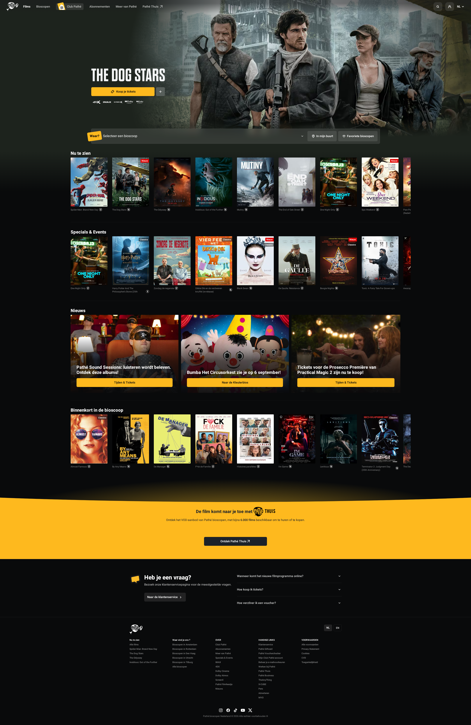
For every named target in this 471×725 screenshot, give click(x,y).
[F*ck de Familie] (213, 439)
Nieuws (219, 688)
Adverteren (263, 693)
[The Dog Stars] (130, 182)
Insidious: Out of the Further (209, 209)
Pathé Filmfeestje (223, 684)
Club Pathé (74, 6)
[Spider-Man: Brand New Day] (89, 182)
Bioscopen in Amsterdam (184, 644)
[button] (437, 6)
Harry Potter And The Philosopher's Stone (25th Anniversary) (125, 292)
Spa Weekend (368, 209)
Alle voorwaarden (310, 644)
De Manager (160, 466)
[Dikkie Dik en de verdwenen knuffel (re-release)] (213, 260)
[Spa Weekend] (380, 182)
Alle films (134, 644)
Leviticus (324, 466)
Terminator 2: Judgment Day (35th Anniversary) (376, 468)
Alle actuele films (386, 153)
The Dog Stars (119, 209)
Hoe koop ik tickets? (250, 589)
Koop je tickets (126, 91)
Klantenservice (265, 644)
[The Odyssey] (172, 182)
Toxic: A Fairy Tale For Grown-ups (378, 288)
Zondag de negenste (164, 288)
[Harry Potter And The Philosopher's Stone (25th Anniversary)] (130, 260)
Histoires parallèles (246, 466)
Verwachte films (387, 410)
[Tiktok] (235, 710)
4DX (217, 666)
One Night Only (327, 209)
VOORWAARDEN (310, 640)
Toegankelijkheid (310, 662)
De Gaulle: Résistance (289, 288)
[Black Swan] (255, 260)
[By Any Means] (130, 439)
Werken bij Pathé (266, 666)
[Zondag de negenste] (172, 260)
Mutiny (240, 209)
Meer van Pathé (126, 6)
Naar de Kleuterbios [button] (235, 382)
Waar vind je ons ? (181, 640)
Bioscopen (43, 6)
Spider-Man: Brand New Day (84, 209)
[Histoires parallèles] (255, 439)
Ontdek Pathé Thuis (233, 541)
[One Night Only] (338, 182)
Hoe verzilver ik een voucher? (256, 603)
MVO (260, 697)
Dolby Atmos (221, 675)
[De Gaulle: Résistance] (297, 260)
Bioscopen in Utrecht (182, 657)
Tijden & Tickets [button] (124, 382)
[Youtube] (243, 710)
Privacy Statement (310, 649)
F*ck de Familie (203, 466)
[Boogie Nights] (338, 260)
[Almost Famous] (89, 439)
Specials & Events (224, 657)
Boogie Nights (327, 288)
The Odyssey (160, 209)
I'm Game (283, 466)
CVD (304, 657)
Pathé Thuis (151, 6)
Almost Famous (79, 466)
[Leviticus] (338, 439)
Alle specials (389, 232)
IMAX (218, 662)
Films (26, 6)
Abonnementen (99, 6)
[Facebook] (228, 710)
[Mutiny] (255, 182)
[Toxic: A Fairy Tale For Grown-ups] (380, 260)
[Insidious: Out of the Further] (213, 182)
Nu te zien (134, 640)
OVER (218, 640)
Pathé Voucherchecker (269, 653)
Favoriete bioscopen (360, 136)
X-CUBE (262, 684)
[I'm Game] (297, 439)
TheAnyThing (265, 680)
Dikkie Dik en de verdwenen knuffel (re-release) (208, 290)
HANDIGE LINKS (266, 640)
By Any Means (119, 466)
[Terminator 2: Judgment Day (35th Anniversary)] (380, 439)
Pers (260, 688)
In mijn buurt (324, 136)
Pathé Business (266, 675)
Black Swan (242, 288)
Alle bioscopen (179, 666)
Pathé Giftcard (265, 649)
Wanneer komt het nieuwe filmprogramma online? (270, 576)
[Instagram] (221, 710)
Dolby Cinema (222, 671)
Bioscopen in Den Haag (183, 653)
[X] (250, 710)
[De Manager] (172, 439)
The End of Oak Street (289, 209)
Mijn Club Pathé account (270, 657)
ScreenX (219, 680)
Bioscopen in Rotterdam (184, 649)
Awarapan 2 (409, 288)
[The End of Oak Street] (297, 182)
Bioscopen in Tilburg (182, 662)
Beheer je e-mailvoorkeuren (271, 662)
